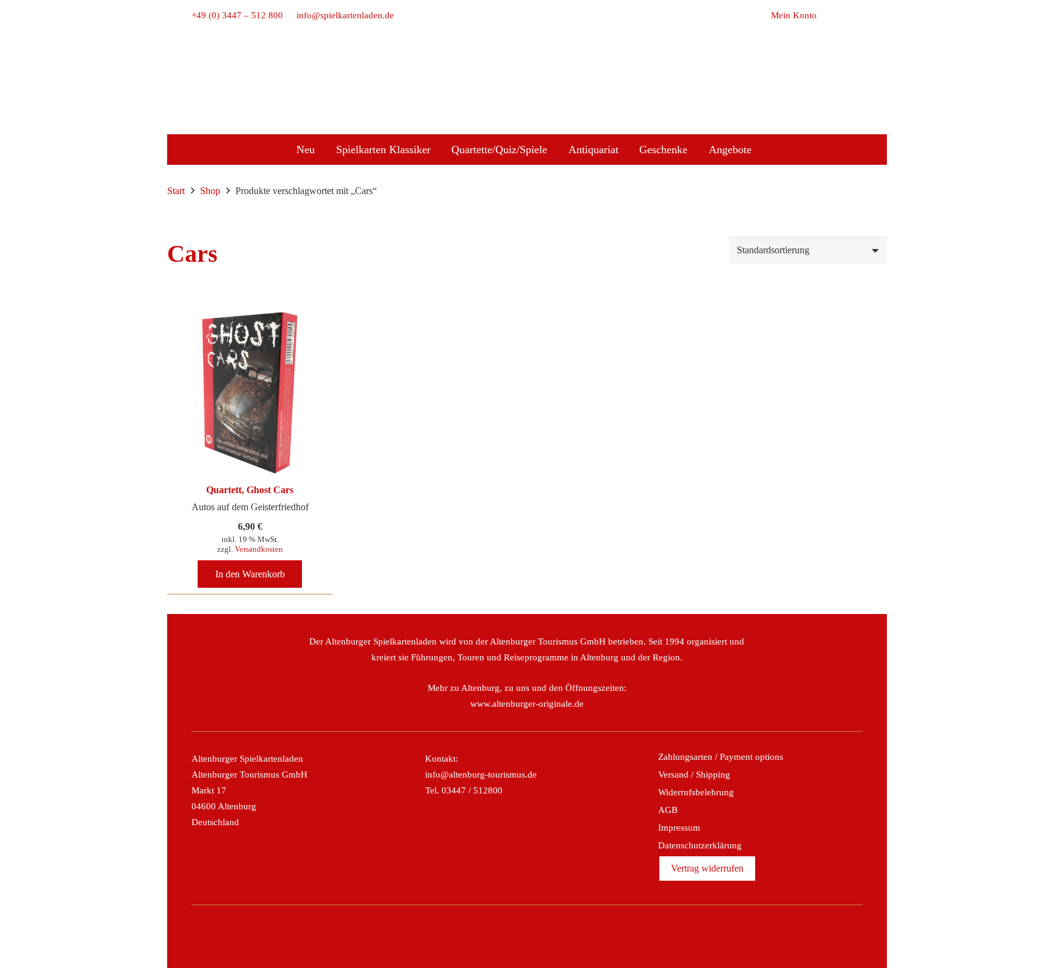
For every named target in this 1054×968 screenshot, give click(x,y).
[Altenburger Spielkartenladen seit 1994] (527, 104)
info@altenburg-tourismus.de (481, 774)
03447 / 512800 (472, 790)
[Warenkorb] (830, 15)
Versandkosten (259, 549)
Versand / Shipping (694, 774)
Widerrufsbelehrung (696, 792)
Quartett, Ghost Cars (249, 490)
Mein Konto (794, 15)
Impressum (679, 828)
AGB (668, 810)
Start (176, 191)
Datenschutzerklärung (700, 845)
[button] (856, 15)
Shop (210, 191)
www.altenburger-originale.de (527, 704)
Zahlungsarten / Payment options (720, 757)
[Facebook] (487, 936)
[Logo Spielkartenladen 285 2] (527, 69)
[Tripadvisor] (540, 936)
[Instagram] (513, 936)
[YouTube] (566, 936)
